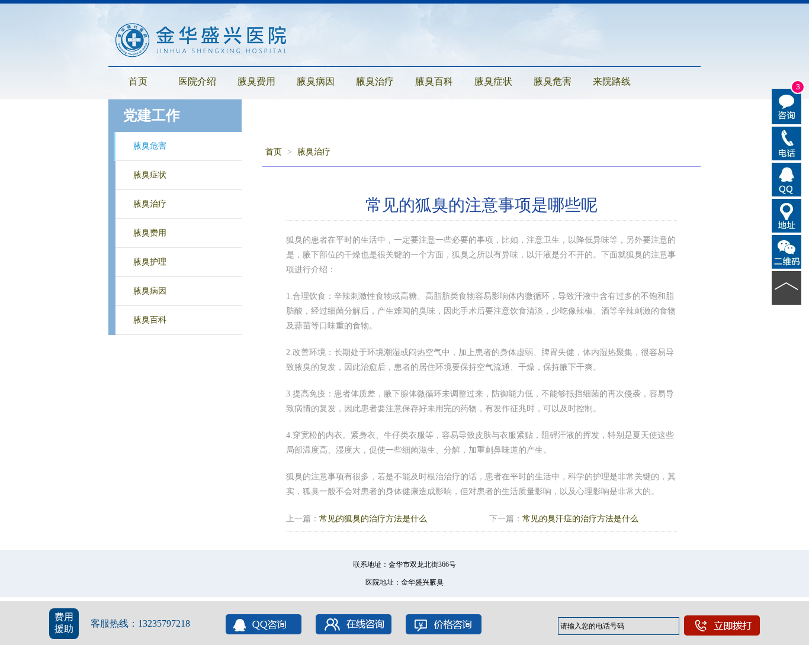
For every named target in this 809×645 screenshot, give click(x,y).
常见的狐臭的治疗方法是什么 (373, 518)
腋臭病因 (316, 81)
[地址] (787, 215)
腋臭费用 (256, 81)
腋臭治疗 (375, 81)
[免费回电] (787, 142)
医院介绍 (197, 81)
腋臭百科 (434, 81)
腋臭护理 (149, 261)
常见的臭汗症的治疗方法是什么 (580, 518)
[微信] (787, 251)
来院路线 (612, 81)
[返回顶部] (787, 287)
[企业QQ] (787, 178)
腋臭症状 (493, 81)
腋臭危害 (553, 81)
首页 (138, 81)
